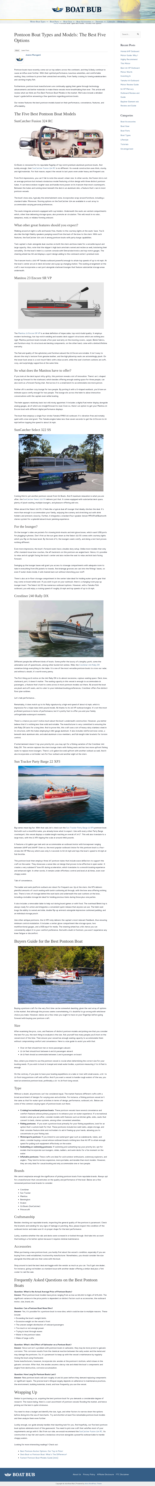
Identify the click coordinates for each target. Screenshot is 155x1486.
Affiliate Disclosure (105, 1474)
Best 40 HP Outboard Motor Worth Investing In (130, 72)
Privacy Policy (89, 1474)
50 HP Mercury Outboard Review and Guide (130, 93)
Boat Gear (125, 126)
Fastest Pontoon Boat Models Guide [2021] (39, 1458)
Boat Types (126, 135)
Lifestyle (124, 140)
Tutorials (124, 144)
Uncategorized (127, 149)
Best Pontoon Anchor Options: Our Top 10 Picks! (41, 1451)
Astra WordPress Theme (93, 1484)
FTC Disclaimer (122, 1474)
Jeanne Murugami (33, 55)
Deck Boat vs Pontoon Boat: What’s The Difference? (43, 1454)
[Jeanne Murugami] (20, 59)
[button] (47, 22)
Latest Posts (25, 50)
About (17, 50)
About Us (77, 1474)
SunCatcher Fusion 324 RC (90, 1431)
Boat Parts (125, 131)
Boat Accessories (128, 122)
